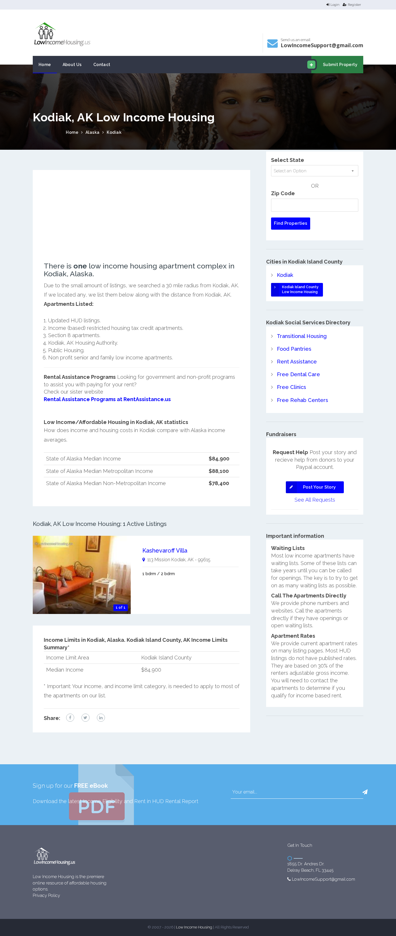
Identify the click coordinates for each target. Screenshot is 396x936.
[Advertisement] (141, 221)
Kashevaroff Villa (164, 550)
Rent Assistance (297, 362)
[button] (365, 792)
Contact (101, 64)
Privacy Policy (46, 895)
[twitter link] (85, 718)
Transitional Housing (302, 336)
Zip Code (283, 193)
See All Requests (315, 500)
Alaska (93, 132)
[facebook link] (70, 718)
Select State (287, 160)
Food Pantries (294, 349)
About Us (72, 64)
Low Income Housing (194, 927)
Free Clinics (291, 387)
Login (334, 5)
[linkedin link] (101, 718)
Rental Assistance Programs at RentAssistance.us (107, 399)
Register (354, 5)
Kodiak (114, 132)
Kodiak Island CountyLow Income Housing (300, 289)
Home (45, 64)
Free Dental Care (298, 374)
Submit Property (340, 64)
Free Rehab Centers (302, 400)
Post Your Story (319, 487)
